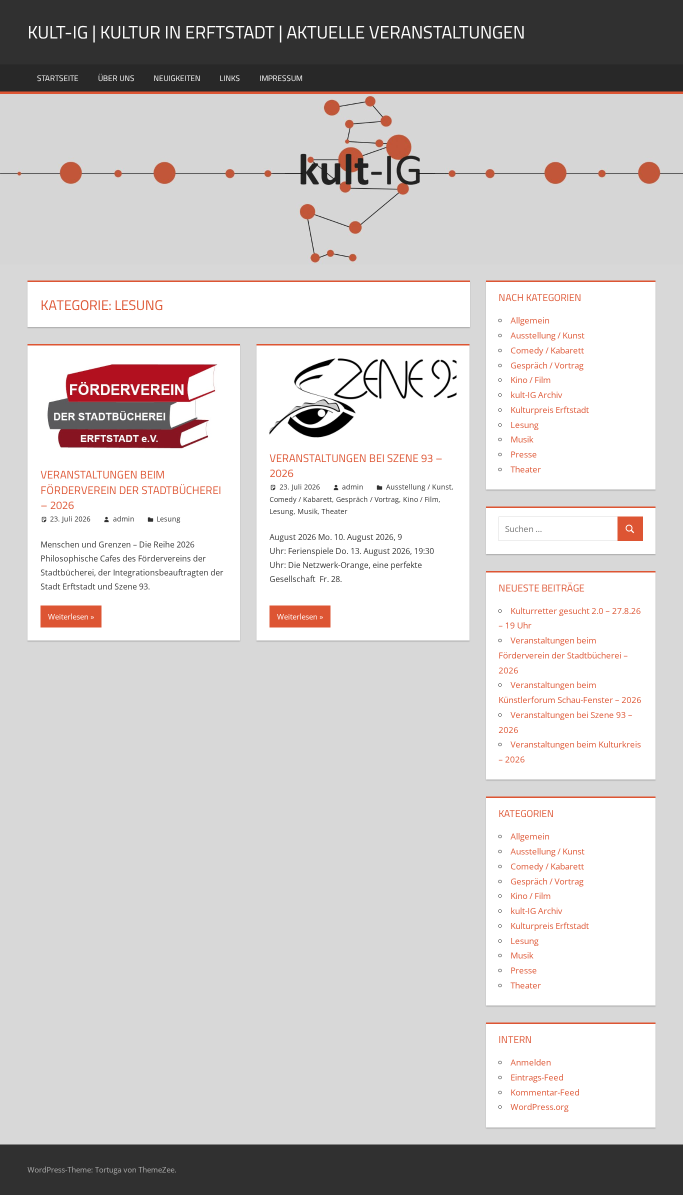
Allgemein (530, 320)
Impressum (281, 78)
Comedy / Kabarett (301, 499)
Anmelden (530, 1062)
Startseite (57, 78)
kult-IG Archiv (536, 394)
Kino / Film (420, 499)
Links (230, 78)
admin (123, 519)
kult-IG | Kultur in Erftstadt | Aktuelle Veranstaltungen (276, 32)
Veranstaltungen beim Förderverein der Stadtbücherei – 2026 (130, 490)
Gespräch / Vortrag (367, 499)
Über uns (116, 78)
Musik (308, 511)
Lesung (168, 519)
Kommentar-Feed (545, 1092)
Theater (335, 511)
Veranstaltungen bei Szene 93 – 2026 (356, 466)
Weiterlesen (68, 617)
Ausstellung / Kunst (419, 487)
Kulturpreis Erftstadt (549, 410)
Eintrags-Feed (537, 1077)
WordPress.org (539, 1106)
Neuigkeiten (177, 78)
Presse (523, 454)
